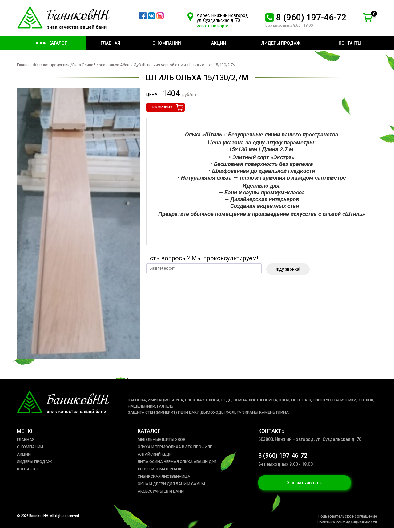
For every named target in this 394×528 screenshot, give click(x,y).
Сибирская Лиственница (164, 476)
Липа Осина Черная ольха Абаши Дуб (107, 65)
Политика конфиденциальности (347, 522)
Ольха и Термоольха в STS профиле (175, 447)
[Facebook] (143, 17)
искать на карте (212, 25)
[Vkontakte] (151, 17)
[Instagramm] (160, 17)
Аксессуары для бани (161, 491)
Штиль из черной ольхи (164, 65)
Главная (24, 65)
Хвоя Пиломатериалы (160, 469)
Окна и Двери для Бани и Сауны (171, 483)
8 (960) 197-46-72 (311, 17)
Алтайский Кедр (155, 454)
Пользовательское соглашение (347, 516)
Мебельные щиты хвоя (161, 439)
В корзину (162, 107)
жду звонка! (288, 269)
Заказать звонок (304, 482)
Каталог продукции (52, 65)
